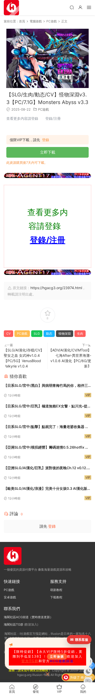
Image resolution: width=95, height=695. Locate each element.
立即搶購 (57, 656)
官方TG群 (30, 661)
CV (8, 333)
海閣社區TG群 (13, 624)
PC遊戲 (43, 109)
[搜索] (71, 7)
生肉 (80, 333)
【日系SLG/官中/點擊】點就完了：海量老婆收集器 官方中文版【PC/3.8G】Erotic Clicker (46, 427)
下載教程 (56, 597)
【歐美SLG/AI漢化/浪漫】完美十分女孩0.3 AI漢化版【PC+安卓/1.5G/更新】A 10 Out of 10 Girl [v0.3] (45, 489)
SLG (37, 333)
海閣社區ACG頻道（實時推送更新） (28, 617)
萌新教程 (56, 590)
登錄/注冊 (47, 240)
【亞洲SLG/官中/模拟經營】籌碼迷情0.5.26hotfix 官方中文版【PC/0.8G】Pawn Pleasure (46, 447)
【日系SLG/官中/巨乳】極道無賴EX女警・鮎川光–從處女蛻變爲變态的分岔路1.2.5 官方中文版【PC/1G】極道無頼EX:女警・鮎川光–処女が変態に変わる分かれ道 (47, 406)
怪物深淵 (65, 333)
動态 (49, 333)
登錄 (45, 140)
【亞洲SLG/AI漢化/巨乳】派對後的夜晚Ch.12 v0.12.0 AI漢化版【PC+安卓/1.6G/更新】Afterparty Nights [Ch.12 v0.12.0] (46, 468)
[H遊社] (47, 175)
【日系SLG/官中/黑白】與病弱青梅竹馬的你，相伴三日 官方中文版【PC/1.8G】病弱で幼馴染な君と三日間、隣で (46, 386)
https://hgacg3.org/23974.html (56, 288)
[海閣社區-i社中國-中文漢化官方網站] (11, 7)
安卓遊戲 (10, 597)
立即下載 (47, 152)
